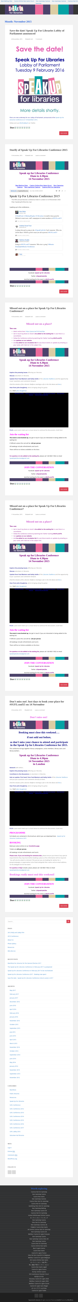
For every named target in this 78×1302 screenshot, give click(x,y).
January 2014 (14, 1066)
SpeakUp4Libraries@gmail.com (19, 458)
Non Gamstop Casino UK (39, 1210)
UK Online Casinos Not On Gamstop (39, 1229)
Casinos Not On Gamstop (39, 1192)
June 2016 (13, 1005)
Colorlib (59, 1300)
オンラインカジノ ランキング (39, 1218)
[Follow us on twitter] (14, 1172)
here (59, 384)
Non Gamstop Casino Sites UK (39, 1239)
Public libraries (14, 1094)
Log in (10, 1148)
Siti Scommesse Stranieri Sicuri (39, 1274)
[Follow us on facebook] (10, 1172)
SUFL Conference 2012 (17, 1109)
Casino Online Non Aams (39, 1246)
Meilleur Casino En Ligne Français (39, 1234)
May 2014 (13, 1062)
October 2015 (14, 1024)
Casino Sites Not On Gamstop (39, 1201)
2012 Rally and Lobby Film (16, 932)
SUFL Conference (15, 1105)
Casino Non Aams (39, 1196)
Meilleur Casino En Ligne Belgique (39, 1257)
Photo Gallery (12, 943)
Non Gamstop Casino (39, 1194)
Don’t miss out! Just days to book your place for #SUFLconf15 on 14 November (37, 703)
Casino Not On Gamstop (39, 1203)
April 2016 (13, 1009)
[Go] (68, 921)
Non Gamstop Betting (39, 1208)
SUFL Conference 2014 (17, 1116)
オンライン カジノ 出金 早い (39, 1262)
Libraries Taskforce (49, 379)
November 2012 (15, 1077)
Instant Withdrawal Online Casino (39, 1215)
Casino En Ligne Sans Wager (39, 1286)
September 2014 (15, 1055)
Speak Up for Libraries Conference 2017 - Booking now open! (27, 974)
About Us (11, 940)
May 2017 (13, 990)
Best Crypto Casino (39, 1248)
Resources (11, 947)
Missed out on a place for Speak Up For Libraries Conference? (38, 310)
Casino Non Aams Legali (39, 1267)
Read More (64, 133)
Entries (11, 1151)
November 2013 (15, 1070)
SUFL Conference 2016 (17, 1124)
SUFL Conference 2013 (17, 1112)
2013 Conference (13, 936)
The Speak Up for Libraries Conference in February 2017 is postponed (30, 967)
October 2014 (14, 1051)
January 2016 (14, 1017)
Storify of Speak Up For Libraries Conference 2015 (38, 149)
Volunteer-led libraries (17, 1135)
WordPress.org (12, 1159)
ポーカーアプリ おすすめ (39, 1288)
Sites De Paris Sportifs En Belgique (39, 1255)
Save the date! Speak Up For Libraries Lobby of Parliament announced (37, 32)
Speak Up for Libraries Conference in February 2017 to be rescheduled (30, 971)
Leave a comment (40, 155)
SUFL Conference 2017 (17, 1128)
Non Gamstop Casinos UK (39, 1225)
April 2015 (13, 1040)
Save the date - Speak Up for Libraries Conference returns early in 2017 (30, 978)
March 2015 (13, 1043)
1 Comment (38, 39)
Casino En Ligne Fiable (39, 1290)
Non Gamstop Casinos (39, 1199)
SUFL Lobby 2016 (15, 1131)
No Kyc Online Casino (39, 1272)
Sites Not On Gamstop (39, 1222)
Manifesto (13, 1090)
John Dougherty (21, 391)
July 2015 (12, 1032)
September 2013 (15, 1074)
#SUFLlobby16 (24, 123)
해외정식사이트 (39, 1276)
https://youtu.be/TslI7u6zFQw (35, 331)
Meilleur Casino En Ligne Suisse (39, 1283)
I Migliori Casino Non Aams (39, 1227)
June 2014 (13, 1058)
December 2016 (15, 1002)
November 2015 (15, 1021)
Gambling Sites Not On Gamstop (39, 1206)
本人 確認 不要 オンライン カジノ (39, 1265)
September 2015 (15, 1028)
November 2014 (15, 1047)
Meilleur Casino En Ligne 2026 (39, 1281)
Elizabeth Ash (29, 39)
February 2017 (14, 994)
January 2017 (14, 998)
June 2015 (13, 1036)
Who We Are (12, 951)
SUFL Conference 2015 (17, 1120)
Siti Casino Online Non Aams (39, 1260)
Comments (12, 1155)
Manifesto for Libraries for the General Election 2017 (24, 963)
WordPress (70, 1300)
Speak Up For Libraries (17, 1101)
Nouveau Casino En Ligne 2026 (39, 1279)
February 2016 (14, 1013)
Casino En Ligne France (39, 1253)
